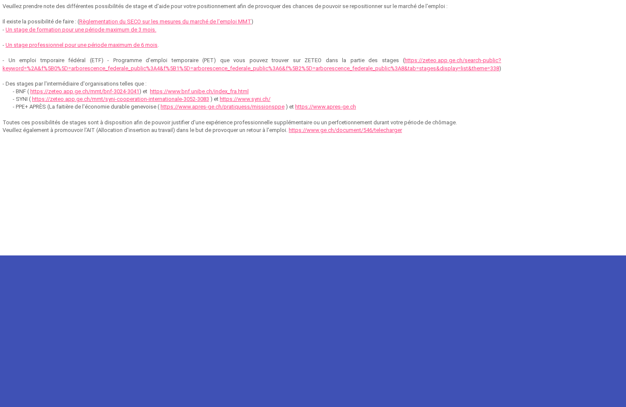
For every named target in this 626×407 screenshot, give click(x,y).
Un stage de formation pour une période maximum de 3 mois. (81, 29)
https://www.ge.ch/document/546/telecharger (345, 130)
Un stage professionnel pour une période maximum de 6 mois (82, 45)
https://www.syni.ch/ (245, 99)
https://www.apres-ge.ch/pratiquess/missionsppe (222, 106)
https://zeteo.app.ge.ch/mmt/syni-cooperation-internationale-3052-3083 (120, 99)
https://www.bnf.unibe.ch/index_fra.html (199, 91)
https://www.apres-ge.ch (325, 106)
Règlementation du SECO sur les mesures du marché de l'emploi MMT (165, 21)
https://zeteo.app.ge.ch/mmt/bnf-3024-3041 (84, 91)
